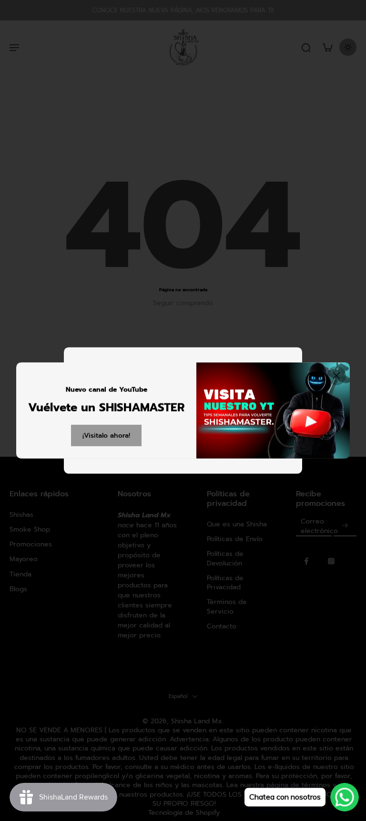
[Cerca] (336, 375)
